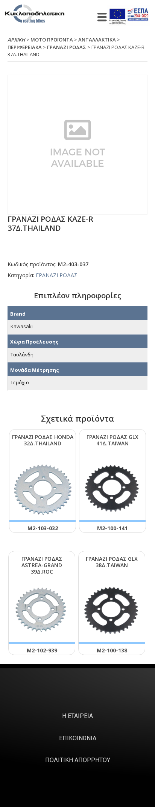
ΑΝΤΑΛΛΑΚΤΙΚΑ (97, 39)
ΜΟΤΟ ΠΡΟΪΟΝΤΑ (51, 39)
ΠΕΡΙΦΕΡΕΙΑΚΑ (25, 47)
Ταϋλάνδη (22, 354)
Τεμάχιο (20, 382)
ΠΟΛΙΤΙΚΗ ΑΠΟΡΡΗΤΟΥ (77, 760)
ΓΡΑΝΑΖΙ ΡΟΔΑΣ (66, 47)
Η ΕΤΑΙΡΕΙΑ (77, 716)
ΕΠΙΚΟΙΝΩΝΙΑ (77, 738)
